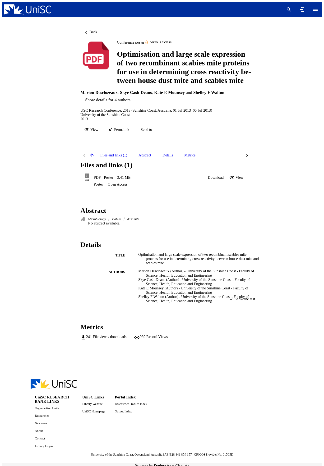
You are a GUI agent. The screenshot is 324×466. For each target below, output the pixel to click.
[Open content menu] (315, 9)
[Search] (289, 9)
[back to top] (92, 155)
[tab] (114, 155)
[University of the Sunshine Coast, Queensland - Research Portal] (27, 9)
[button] (216, 177)
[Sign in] (302, 9)
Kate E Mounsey (169, 92)
